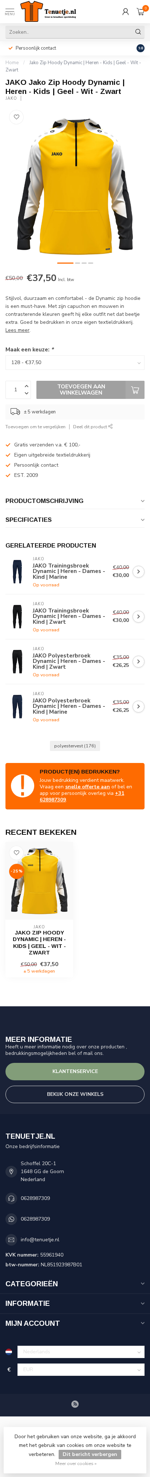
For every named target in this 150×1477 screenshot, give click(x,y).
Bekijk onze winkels (75, 1094)
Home (12, 62)
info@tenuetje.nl (40, 1239)
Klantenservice (75, 1071)
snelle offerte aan (87, 786)
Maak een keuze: (29, 349)
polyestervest (75, 746)
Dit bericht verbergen (90, 1454)
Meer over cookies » (75, 1463)
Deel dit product (90, 427)
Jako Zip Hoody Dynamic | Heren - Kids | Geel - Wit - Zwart (39, 942)
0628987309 (35, 1198)
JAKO (11, 98)
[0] (141, 11)
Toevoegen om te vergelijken (35, 427)
